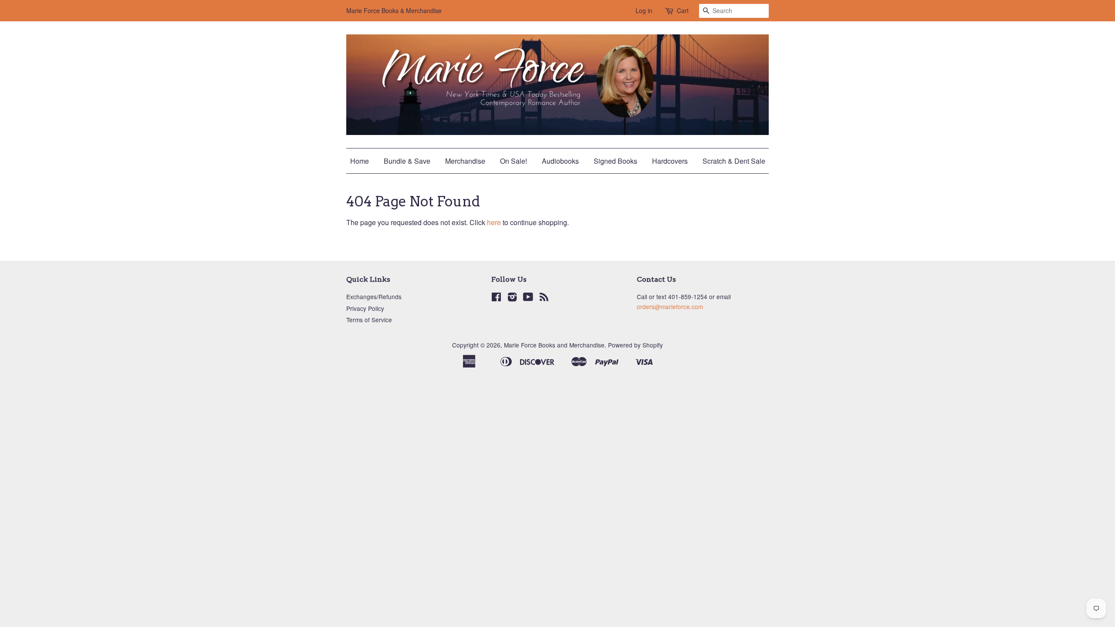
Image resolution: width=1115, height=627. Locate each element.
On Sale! (513, 161)
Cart (683, 10)
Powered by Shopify (635, 344)
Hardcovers (670, 161)
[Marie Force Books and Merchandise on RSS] (544, 298)
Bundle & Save (407, 161)
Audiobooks (560, 161)
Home (359, 161)
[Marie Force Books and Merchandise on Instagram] (512, 298)
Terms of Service (369, 319)
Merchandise (465, 161)
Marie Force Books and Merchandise (554, 344)
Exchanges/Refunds (374, 296)
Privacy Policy (365, 308)
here (494, 222)
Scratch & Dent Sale (734, 161)
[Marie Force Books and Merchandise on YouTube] (528, 298)
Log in (643, 10)
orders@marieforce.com (670, 306)
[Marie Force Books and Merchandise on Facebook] (496, 298)
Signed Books (615, 161)
